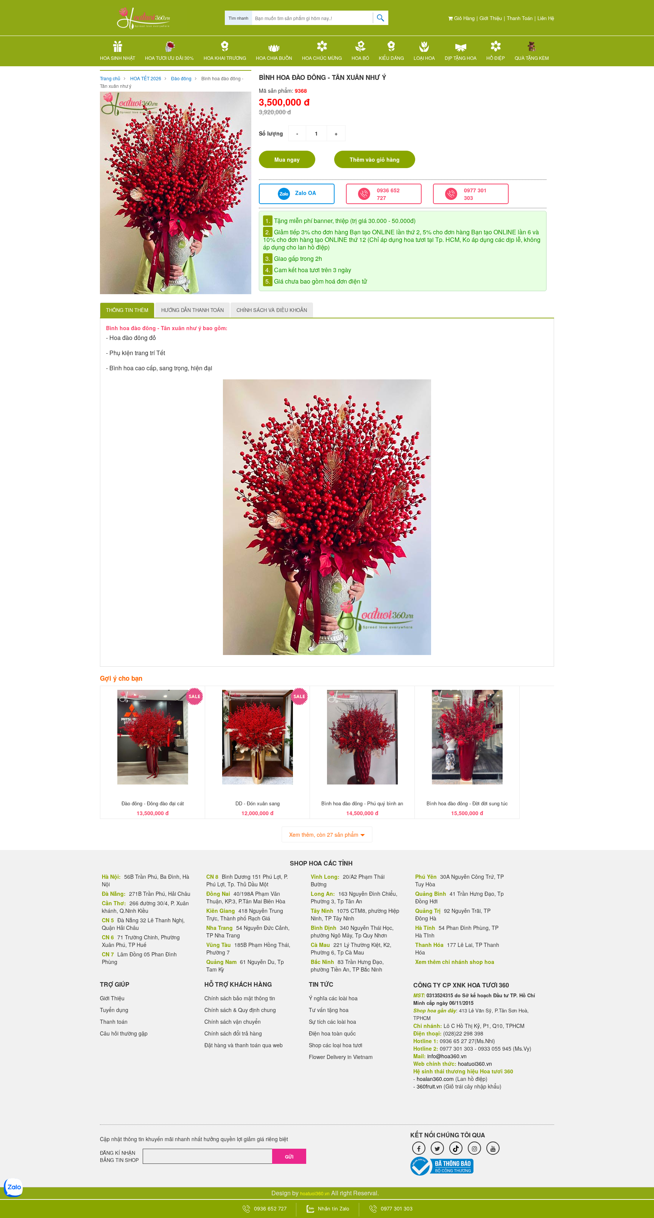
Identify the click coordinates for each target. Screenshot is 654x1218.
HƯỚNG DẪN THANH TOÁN (192, 309)
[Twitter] (437, 1148)
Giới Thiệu (491, 18)
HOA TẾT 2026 (145, 78)
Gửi (289, 1156)
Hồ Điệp (495, 58)
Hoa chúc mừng (322, 58)
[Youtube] (493, 1148)
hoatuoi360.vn (315, 1193)
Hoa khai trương (225, 58)
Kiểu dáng (391, 58)
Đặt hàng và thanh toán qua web (243, 1045)
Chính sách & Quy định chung (240, 1010)
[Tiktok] (455, 1148)
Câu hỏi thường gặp (124, 1033)
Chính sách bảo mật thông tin (239, 998)
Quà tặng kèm (532, 58)
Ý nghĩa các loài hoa (333, 998)
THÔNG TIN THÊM (127, 309)
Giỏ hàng (464, 18)
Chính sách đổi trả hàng (233, 1033)
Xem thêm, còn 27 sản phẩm (323, 834)
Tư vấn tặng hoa (329, 1010)
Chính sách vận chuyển (232, 1021)
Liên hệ (545, 18)
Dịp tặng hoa (460, 58)
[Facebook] (418, 1148)
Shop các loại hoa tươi (335, 1045)
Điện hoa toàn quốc (332, 1033)
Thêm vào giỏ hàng (375, 159)
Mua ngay (287, 159)
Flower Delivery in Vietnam (341, 1056)
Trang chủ (110, 78)
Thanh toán (520, 18)
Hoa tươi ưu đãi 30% (169, 58)
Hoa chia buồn (274, 58)
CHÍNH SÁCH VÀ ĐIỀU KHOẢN (272, 309)
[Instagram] (474, 1148)
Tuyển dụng (114, 1010)
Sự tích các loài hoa (332, 1021)
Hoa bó (360, 58)
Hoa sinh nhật (117, 58)
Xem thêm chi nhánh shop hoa (454, 961)
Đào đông (181, 78)
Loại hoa (424, 58)
